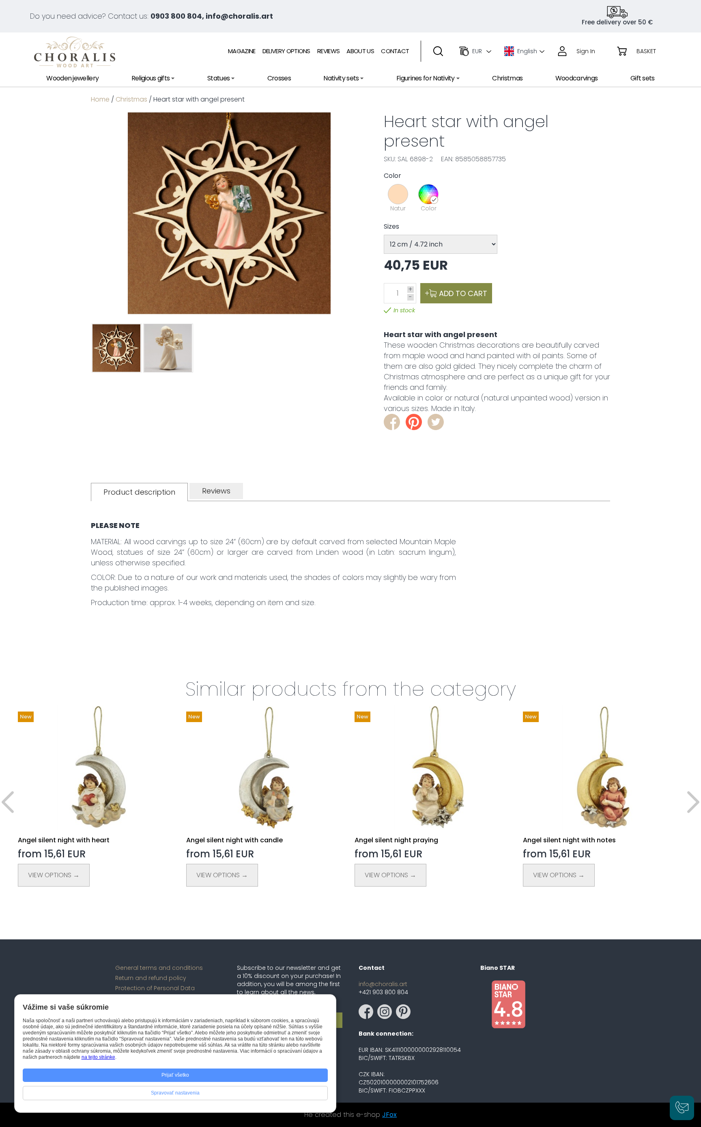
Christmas (131, 99)
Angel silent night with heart (64, 840)
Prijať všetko (175, 1075)
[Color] (428, 194)
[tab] (139, 492)
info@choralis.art (383, 984)
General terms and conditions (159, 968)
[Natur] (398, 194)
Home (100, 99)
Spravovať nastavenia (175, 1093)
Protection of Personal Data (155, 988)
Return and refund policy (150, 978)
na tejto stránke (98, 1057)
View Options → (54, 875)
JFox (389, 1114)
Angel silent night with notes (569, 840)
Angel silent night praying (396, 840)
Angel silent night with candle (234, 840)
